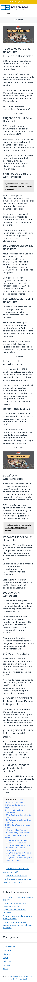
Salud (5, 968)
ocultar (20, 799)
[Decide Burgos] (14, 7)
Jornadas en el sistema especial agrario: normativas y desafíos (17, 925)
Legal (5, 957)
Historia (6, 954)
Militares (7, 961)
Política (6, 965)
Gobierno (7, 950)
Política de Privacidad (19, 976)
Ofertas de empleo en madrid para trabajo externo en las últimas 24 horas (18, 879)
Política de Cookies (21, 979)
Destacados (9, 946)
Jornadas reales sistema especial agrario (15, 904)
